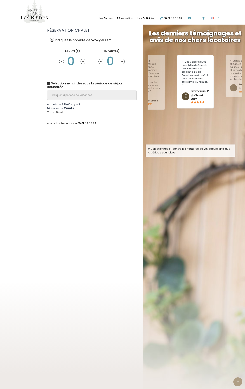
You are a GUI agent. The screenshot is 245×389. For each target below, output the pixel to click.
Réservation (125, 18)
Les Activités (146, 18)
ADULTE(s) (72, 51)
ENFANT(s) (111, 51)
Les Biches (106, 18)
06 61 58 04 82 (172, 18)
